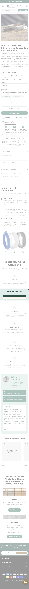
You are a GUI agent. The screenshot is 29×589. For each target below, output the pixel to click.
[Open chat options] (25, 582)
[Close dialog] (28, 289)
